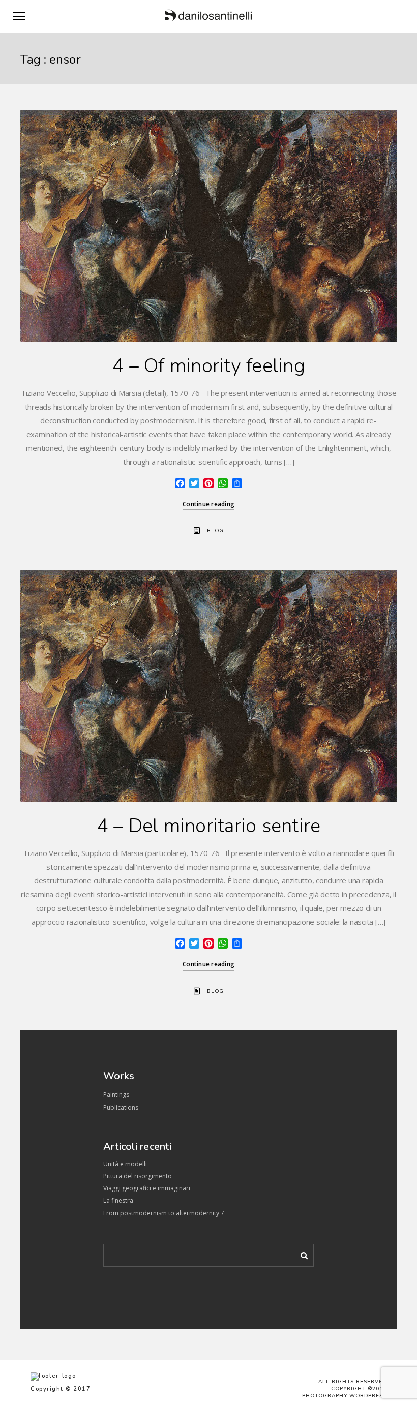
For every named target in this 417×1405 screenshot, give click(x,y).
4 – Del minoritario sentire (209, 826)
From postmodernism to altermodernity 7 (163, 1213)
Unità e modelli (125, 1163)
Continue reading (208, 504)
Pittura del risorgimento (137, 1176)
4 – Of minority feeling (208, 366)
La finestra (118, 1200)
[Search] (300, 1253)
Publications (120, 1107)
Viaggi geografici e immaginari (146, 1188)
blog (215, 530)
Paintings (116, 1094)
